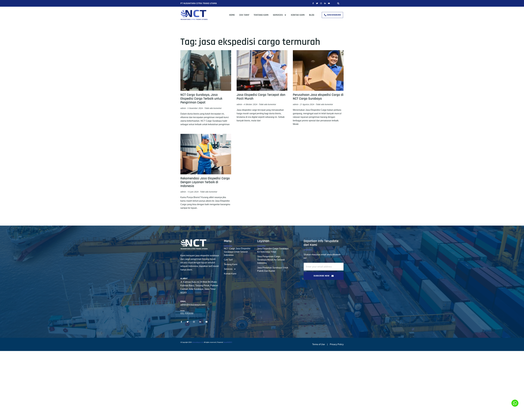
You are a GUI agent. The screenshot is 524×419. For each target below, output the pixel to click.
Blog (311, 14)
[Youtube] (329, 3)
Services (278, 14)
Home (232, 14)
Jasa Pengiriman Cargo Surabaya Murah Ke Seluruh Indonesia (271, 259)
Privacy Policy (337, 344)
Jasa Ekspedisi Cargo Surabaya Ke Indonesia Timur (272, 250)
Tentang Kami (261, 14)
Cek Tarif (244, 14)
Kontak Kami (298, 14)
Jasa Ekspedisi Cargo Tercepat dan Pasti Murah (261, 97)
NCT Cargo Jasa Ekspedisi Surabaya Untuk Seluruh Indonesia (237, 251)
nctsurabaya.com (198, 342)
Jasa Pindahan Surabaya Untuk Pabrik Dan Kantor (272, 269)
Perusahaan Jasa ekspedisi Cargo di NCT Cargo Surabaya (318, 97)
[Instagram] (321, 3)
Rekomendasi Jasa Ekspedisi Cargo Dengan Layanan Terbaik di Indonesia (205, 182)
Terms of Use (318, 344)
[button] (338, 3)
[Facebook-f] (313, 3)
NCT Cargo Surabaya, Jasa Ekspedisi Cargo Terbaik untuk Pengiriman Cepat (201, 99)
